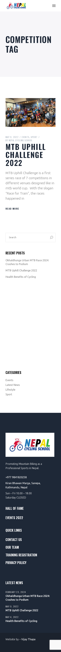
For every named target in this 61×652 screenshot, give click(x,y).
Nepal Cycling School (19, 140)
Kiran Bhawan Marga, (18, 483)
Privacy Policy (16, 562)
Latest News (13, 384)
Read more (12, 208)
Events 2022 (14, 517)
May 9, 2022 (12, 137)
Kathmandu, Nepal (16, 487)
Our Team (12, 547)
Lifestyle (10, 389)
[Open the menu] (54, 5)
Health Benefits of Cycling (21, 276)
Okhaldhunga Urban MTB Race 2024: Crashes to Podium (27, 262)
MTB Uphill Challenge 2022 (26, 154)
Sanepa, (36, 483)
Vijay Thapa (28, 639)
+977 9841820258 (16, 477)
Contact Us (14, 539)
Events (25, 137)
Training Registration (21, 554)
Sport (34, 137)
